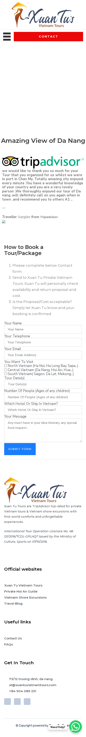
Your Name (13, 323)
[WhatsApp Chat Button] (75, 726)
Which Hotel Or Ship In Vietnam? (31, 404)
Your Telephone (17, 336)
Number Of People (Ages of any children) (37, 391)
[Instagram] (27, 701)
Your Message (15, 416)
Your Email (12, 349)
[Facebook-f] (7, 701)
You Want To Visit (18, 362)
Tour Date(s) (14, 378)
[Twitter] (17, 701)
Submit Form (20, 449)
